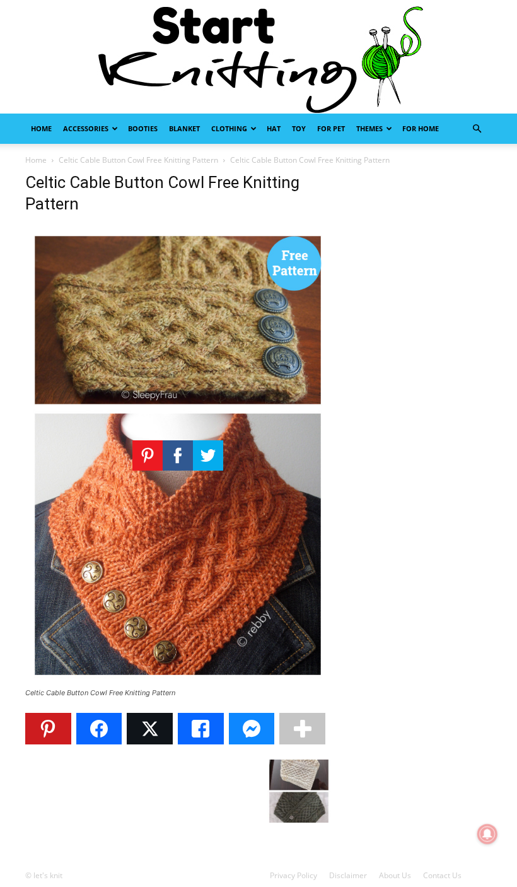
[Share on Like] (201, 728)
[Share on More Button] (302, 728)
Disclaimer (348, 875)
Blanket (184, 128)
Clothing (229, 128)
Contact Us (442, 875)
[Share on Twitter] (150, 728)
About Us (395, 875)
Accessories (85, 128)
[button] (477, 129)
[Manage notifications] (487, 834)
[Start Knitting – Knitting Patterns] (258, 57)
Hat (274, 128)
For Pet (331, 128)
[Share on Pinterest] (48, 728)
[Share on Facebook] (99, 728)
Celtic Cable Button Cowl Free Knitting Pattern (138, 160)
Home (41, 128)
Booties (143, 128)
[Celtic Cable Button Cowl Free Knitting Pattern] (177, 681)
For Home (420, 128)
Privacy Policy (293, 875)
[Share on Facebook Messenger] (252, 728)
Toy (299, 128)
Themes (369, 128)
